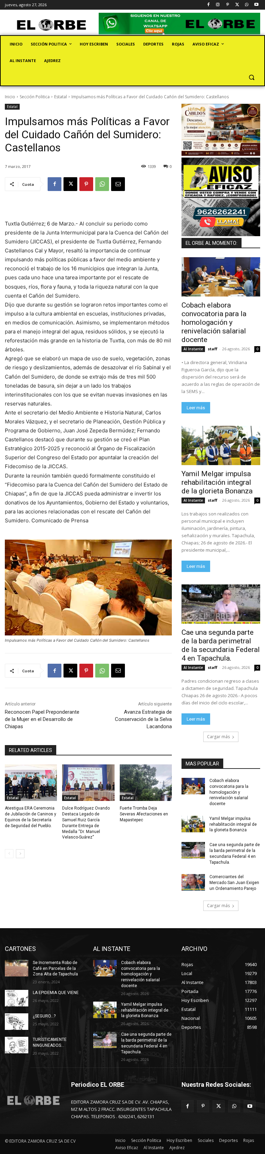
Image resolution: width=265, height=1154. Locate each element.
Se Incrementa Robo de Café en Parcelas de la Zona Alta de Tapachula (55, 968)
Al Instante (193, 349)
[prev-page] (9, 853)
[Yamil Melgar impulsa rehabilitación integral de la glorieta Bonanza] (220, 445)
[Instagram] (218, 5)
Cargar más (218, 737)
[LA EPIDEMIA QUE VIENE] (16, 998)
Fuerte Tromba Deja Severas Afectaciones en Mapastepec (144, 814)
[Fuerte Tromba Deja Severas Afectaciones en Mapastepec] (146, 782)
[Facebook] (208, 5)
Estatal (60, 97)
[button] (251, 77)
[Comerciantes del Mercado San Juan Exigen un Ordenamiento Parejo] (193, 882)
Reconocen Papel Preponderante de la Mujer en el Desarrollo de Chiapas (42, 719)
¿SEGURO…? (44, 1016)
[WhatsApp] (247, 5)
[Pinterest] (228, 5)
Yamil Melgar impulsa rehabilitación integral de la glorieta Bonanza (217, 482)
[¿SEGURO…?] (16, 1021)
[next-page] (20, 853)
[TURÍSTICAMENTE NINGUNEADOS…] (16, 1045)
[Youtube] (256, 5)
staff (212, 348)
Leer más (196, 407)
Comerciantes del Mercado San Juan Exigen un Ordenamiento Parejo (234, 882)
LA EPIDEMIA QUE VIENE (56, 992)
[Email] (118, 184)
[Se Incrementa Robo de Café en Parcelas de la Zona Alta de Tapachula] (16, 968)
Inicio (10, 97)
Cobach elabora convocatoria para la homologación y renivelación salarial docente (213, 322)
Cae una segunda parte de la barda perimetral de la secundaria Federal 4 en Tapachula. (220, 645)
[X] (237, 5)
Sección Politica (35, 97)
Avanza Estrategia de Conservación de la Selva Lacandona (143, 719)
